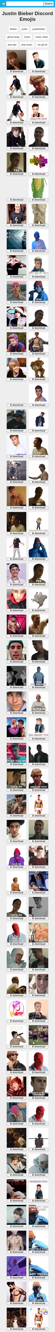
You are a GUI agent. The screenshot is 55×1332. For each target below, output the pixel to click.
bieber (13, 29)
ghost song (13, 37)
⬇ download (16, 71)
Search (49, 3)
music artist (41, 37)
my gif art (42, 44)
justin (25, 29)
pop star (12, 44)
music (27, 37)
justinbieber (38, 29)
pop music (27, 44)
